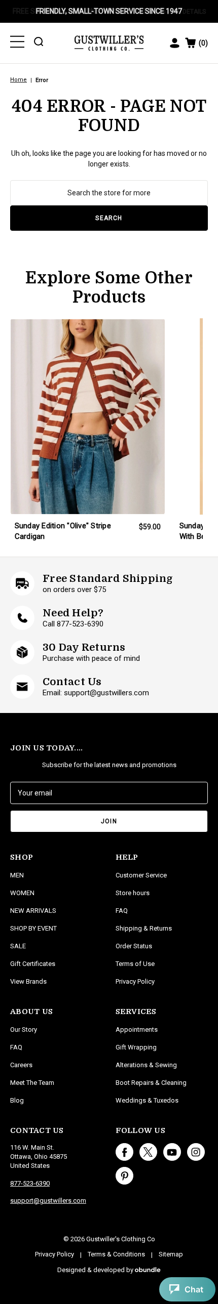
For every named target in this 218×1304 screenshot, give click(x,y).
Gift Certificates (32, 964)
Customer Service (141, 875)
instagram (196, 1152)
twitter (148, 1152)
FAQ (16, 1047)
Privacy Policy (135, 981)
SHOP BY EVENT (33, 928)
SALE (18, 946)
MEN (17, 875)
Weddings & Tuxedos (147, 1100)
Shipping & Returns (144, 928)
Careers (21, 1065)
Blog (17, 1100)
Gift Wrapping (136, 1047)
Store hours (133, 893)
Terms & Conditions (116, 1254)
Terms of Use (135, 964)
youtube (172, 1152)
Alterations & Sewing (146, 1065)
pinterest (124, 1176)
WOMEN (22, 893)
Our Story (23, 1029)
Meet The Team (32, 1082)
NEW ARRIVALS (33, 910)
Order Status (134, 946)
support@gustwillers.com (48, 1200)
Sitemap (171, 1254)
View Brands (28, 981)
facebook (124, 1152)
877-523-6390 (30, 1183)
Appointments (137, 1029)
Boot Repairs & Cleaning (151, 1082)
